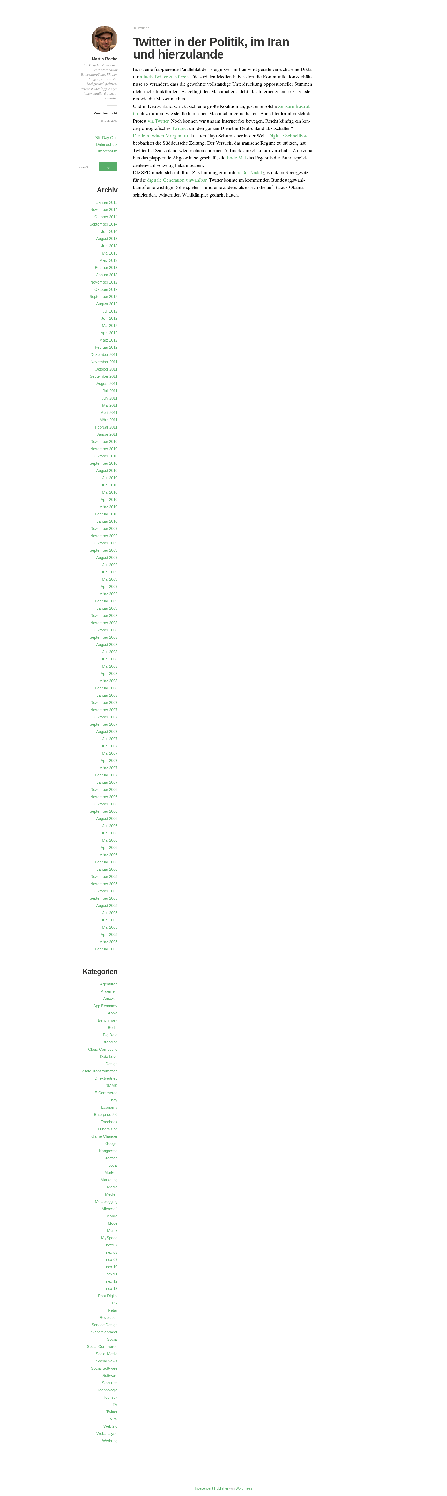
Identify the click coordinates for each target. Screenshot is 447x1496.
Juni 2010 (109, 485)
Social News (106, 1361)
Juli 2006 (109, 826)
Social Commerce (102, 1346)
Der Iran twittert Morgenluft (160, 135)
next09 (111, 1259)
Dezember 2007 (103, 702)
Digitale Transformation (98, 1071)
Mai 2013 (109, 253)
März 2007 (108, 768)
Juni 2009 (109, 572)
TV (115, 1404)
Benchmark (107, 1020)
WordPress (244, 1488)
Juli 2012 (109, 311)
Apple (112, 1013)
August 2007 (106, 731)
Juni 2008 (109, 659)
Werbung (109, 1441)
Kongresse (108, 1151)
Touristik (110, 1397)
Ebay (113, 1100)
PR (114, 1303)
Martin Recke (104, 59)
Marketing (109, 1180)
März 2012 (108, 340)
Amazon (110, 998)
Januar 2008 (106, 695)
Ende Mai (236, 157)
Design (111, 1064)
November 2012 (103, 282)
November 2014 (103, 209)
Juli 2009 (109, 565)
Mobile (111, 1216)
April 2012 (109, 333)
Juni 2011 (109, 398)
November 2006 (103, 797)
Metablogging (106, 1201)
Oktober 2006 (105, 804)
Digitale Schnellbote (288, 135)
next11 (111, 1274)
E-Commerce (105, 1093)
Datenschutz (106, 144)
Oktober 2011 (106, 369)
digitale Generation (166, 180)
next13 (111, 1288)
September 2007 (103, 724)
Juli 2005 (109, 913)
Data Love (108, 1056)
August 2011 (106, 383)
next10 (111, 1267)
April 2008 (109, 673)
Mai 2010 (109, 492)
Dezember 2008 (103, 615)
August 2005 (106, 905)
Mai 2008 (109, 666)
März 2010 (108, 507)
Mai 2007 (109, 753)
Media (112, 1187)
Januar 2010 (106, 521)
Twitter (143, 28)
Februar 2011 (106, 427)
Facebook (109, 1122)
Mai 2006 (109, 840)
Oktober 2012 (105, 289)
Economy (109, 1107)
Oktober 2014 (105, 217)
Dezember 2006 (103, 789)
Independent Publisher (211, 1488)
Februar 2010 (106, 514)
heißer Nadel (249, 172)
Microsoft (109, 1209)
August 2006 (106, 818)
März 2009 (108, 594)
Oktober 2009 (105, 543)
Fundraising (107, 1129)
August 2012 (106, 304)
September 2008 (103, 637)
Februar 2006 (106, 862)
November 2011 (104, 362)
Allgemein (109, 991)
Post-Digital (107, 1296)
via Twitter (158, 121)
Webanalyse (106, 1433)
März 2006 (108, 855)
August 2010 (106, 470)
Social (112, 1339)
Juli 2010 (109, 478)
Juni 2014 (109, 231)
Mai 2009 (109, 579)
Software (109, 1375)
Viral (113, 1419)
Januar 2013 (106, 275)
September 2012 (103, 296)
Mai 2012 (109, 325)
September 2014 (103, 224)
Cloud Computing (102, 1049)
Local (112, 1165)
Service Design (104, 1325)
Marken (111, 1172)
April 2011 (109, 412)
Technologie (107, 1390)
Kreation (110, 1158)
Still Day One (106, 137)
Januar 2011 (107, 434)
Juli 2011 (110, 391)
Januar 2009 (106, 608)
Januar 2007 (106, 782)
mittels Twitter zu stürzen (164, 76)
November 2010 (103, 449)
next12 (111, 1281)
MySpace (109, 1238)
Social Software (104, 1368)
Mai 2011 (109, 405)
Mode (112, 1223)
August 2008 (106, 644)
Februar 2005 (106, 949)
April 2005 (109, 934)
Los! (108, 167)
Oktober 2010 (105, 456)
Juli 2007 (109, 739)
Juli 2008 (109, 652)
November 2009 (103, 536)
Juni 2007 (109, 746)
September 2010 (103, 463)
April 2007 (109, 760)
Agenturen (108, 984)
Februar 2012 (106, 347)
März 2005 (108, 942)
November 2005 (103, 884)
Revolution (108, 1317)
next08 (111, 1252)
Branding (109, 1042)
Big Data (110, 1035)
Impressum (107, 151)
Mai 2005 (109, 927)
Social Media (106, 1354)
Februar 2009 (106, 601)
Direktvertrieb (106, 1078)
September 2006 (103, 811)
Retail (112, 1310)
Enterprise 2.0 (105, 1114)
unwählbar (196, 180)
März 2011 (108, 420)
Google (111, 1143)
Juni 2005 (109, 920)
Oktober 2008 (105, 630)
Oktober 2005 (105, 891)
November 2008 (103, 623)
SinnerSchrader (104, 1332)
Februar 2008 (106, 688)
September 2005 (103, 898)
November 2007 (103, 710)
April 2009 (109, 586)
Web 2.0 (110, 1426)
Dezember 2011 (104, 354)
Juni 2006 (109, 833)
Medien (111, 1194)
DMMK (111, 1085)
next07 (111, 1245)
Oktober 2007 (105, 717)
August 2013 (106, 238)
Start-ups (109, 1383)
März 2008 (108, 681)
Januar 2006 (106, 869)
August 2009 (106, 557)
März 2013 (108, 260)
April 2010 (109, 499)
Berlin (112, 1027)
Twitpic (179, 128)
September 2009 (103, 550)
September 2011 (103, 376)
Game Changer (104, 1136)
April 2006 (109, 847)
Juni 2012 (109, 318)
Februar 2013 (106, 267)
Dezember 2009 (103, 528)
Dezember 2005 (103, 876)
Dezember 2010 (103, 441)
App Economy (105, 1006)
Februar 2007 (106, 775)
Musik (112, 1230)
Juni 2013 (109, 246)
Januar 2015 (106, 202)
